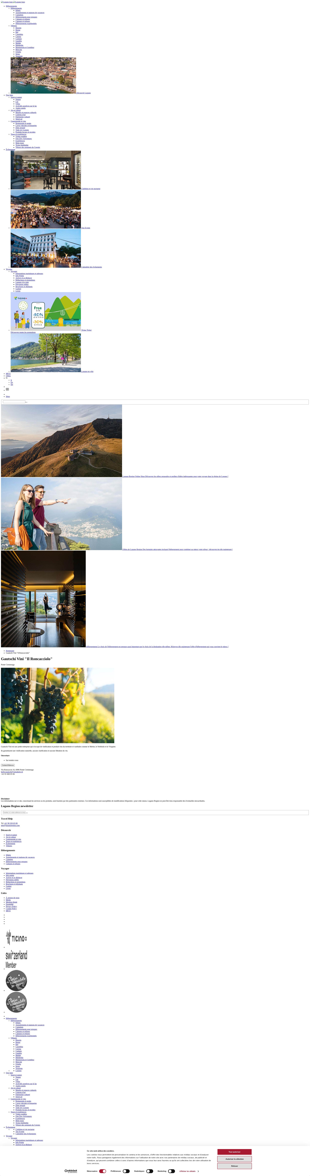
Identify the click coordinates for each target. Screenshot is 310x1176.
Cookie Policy (11, 909)
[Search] (26, 402)
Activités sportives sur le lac (26, 106)
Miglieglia (19, 45)
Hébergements (11, 6)
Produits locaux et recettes (25, 132)
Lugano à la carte (22, 282)
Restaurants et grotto (23, 123)
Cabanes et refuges (23, 19)
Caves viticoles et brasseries (26, 126)
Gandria (19, 41)
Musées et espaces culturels (26, 112)
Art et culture (16, 110)
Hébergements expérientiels (26, 23)
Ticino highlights (22, 145)
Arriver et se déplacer (24, 278)
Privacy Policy (11, 906)
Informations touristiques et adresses (29, 274)
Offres (8, 376)
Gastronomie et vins (18, 121)
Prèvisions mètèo (22, 284)
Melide (18, 43)
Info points (10, 875)
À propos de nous (12, 898)
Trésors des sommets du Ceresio (28, 147)
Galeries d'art (21, 115)
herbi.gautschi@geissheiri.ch (12, 772)
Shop (8, 396)
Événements (10, 149)
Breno (18, 30)
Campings (19, 15)
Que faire (9, 95)
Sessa (18, 54)
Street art (19, 119)
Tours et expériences (18, 134)
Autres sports (21, 108)
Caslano (19, 39)
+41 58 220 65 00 (11, 823)
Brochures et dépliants (24, 287)
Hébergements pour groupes (26, 17)
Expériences (20, 141)
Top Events (20, 1132)
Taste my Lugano (22, 130)
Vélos (18, 104)
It (11, 380)
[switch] (126, 1171)
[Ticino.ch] (16, 947)
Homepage (10, 651)
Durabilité (9, 904)
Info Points (20, 276)
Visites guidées (21, 136)
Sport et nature (16, 97)
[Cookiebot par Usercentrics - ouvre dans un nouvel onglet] (70, 1171)
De (12, 384)
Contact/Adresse (8, 765)
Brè (17, 32)
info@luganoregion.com (10, 825)
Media (8, 900)
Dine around (20, 128)
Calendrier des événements (26, 1134)
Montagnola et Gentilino (25, 47)
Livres (18, 291)
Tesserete (19, 56)
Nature (18, 99)
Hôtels (18, 10)
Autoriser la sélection (235, 1159)
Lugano (18, 1071)
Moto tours (20, 143)
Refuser (234, 1166)
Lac (17, 102)
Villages (14, 26)
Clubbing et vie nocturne (25, 1129)
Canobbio (19, 34)
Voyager (9, 269)
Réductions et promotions (25, 280)
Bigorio (18, 28)
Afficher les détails (187, 1171)
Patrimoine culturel (23, 117)
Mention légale (11, 902)
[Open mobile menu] (7, 390)
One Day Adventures (24, 139)
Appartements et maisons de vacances (30, 13)
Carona (18, 37)
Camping (9, 859)
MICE (8, 374)
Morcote (19, 50)
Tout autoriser (234, 1152)
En (12, 382)
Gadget (18, 289)
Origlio (18, 52)
